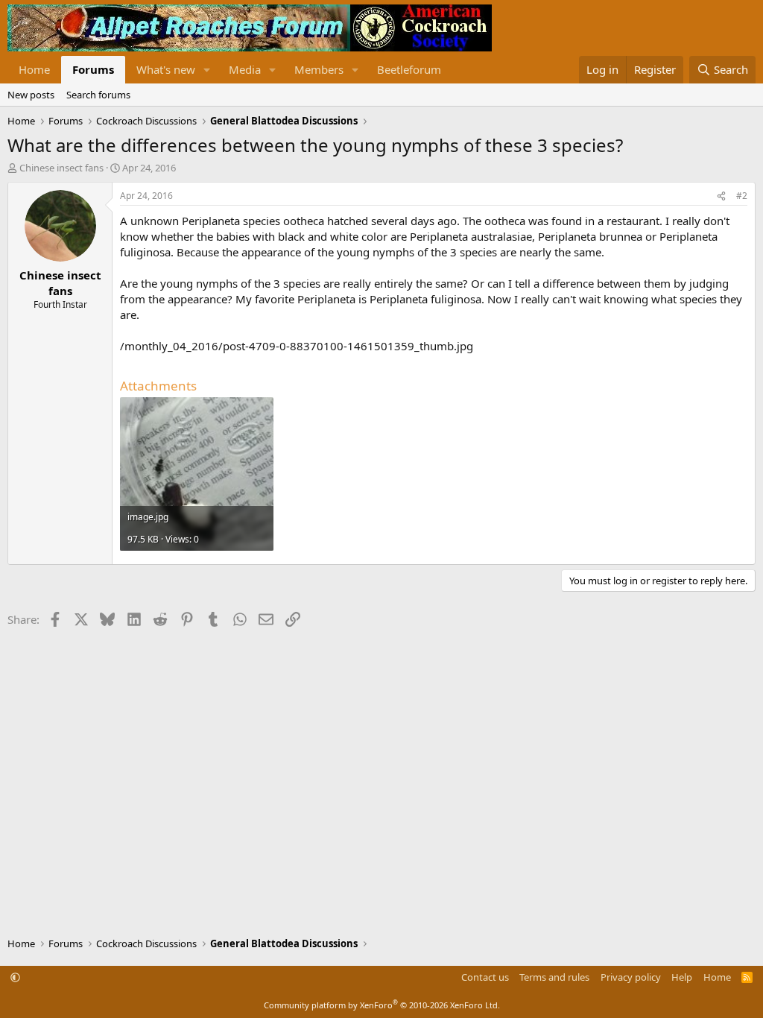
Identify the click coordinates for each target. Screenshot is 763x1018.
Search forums (98, 94)
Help (681, 977)
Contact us (485, 977)
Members (318, 69)
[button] (207, 69)
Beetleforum (409, 69)
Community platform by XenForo (382, 1005)
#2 (741, 195)
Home (34, 69)
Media (245, 69)
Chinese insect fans (61, 167)
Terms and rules (554, 977)
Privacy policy (631, 977)
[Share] (721, 196)
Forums (93, 69)
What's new (165, 69)
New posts (30, 94)
